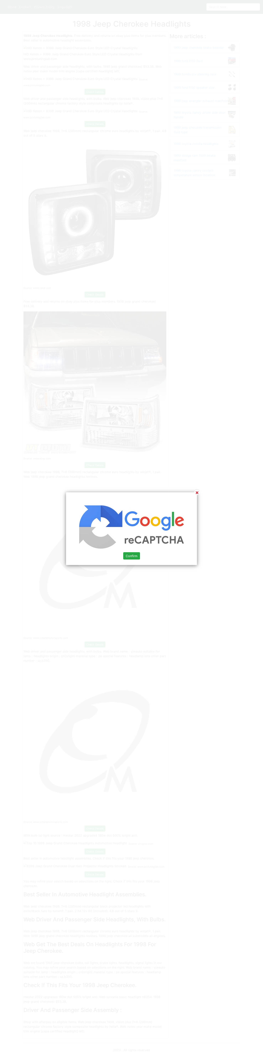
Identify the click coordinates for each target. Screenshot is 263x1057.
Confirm (131, 556)
